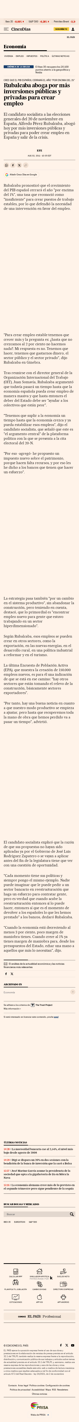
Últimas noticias (60, 56)
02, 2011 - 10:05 (39, 156)
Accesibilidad (38, 1390)
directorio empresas (63, 1289)
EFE (39, 150)
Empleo (20, 56)
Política (44, 56)
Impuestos (31, 56)
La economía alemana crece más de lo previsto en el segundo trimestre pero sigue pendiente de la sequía (39, 1186)
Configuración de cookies (58, 1385)
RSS (54, 1390)
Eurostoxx (19, 1222)
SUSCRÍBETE (61, 29)
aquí (56, 1016)
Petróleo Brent (61, 21)
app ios (39, 1302)
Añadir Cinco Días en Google (23, 174)
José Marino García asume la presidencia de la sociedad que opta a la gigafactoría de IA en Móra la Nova (37, 1174)
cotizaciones (15, 1302)
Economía (15, 46)
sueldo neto (63, 1276)
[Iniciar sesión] (72, 29)
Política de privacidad (20, 1390)
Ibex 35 (9, 21)
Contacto (12, 1385)
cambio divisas (39, 1289)
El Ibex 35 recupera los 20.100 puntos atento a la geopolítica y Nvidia (52, 69)
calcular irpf (15, 1276)
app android (63, 1302)
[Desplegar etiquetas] (72, 991)
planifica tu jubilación (15, 1289)
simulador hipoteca (39, 1276)
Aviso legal (23, 1385)
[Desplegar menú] (6, 29)
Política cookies (36, 1385)
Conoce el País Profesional (39, 1316)
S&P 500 (33, 21)
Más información (11, 1008)
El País (70, 37)
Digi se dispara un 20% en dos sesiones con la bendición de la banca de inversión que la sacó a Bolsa (38, 1161)
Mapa (48, 1390)
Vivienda (8, 56)
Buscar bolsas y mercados (21, 1204)
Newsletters (62, 1390)
